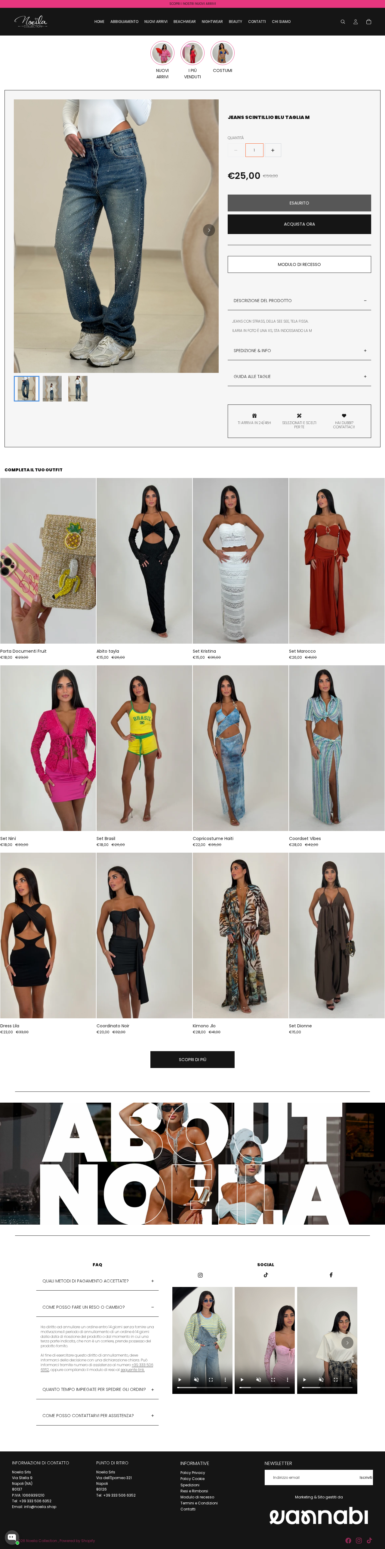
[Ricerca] (343, 21)
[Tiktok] (369, 1540)
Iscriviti (366, 1477)
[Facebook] (348, 1540)
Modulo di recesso (197, 1497)
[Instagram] (358, 1540)
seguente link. (133, 1369)
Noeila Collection (42, 1540)
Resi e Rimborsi (194, 1491)
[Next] (209, 230)
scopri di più (192, 1060)
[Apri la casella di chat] (12, 1537)
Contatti (188, 1509)
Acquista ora (299, 224)
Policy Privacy (192, 1472)
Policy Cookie (192, 1478)
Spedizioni (189, 1484)
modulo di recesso (299, 264)
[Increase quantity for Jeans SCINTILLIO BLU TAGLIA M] (273, 150)
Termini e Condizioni (199, 1503)
